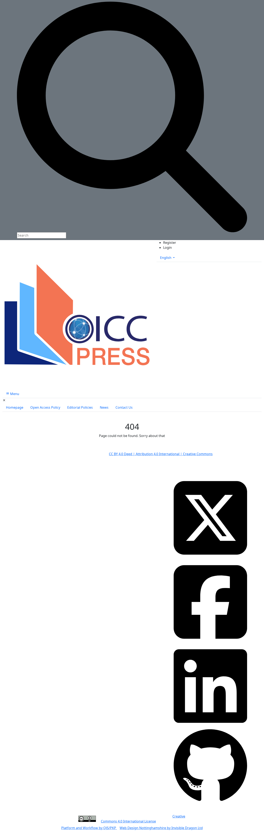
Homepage (14, 407)
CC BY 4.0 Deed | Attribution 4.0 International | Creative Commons (161, 454)
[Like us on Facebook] (210, 601)
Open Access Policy (45, 407)
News (104, 407)
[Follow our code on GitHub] (210, 765)
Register (169, 242)
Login (167, 247)
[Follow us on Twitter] (210, 517)
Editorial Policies (80, 407)
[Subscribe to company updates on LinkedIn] (210, 685)
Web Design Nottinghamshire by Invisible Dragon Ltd (161, 828)
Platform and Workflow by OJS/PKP (89, 828)
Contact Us (124, 407)
